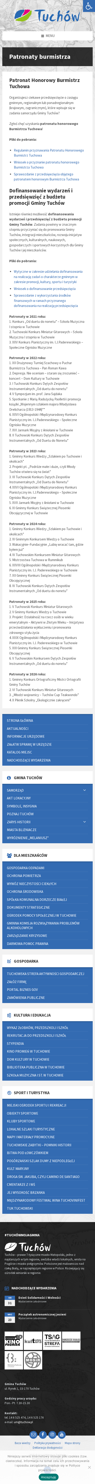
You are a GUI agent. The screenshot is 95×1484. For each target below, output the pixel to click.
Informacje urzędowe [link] (26, 736)
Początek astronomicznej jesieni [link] (42, 1314)
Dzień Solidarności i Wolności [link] (39, 1298)
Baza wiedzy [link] (22, 1443)
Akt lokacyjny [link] (19, 798)
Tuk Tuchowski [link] (20, 1208)
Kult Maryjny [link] (18, 1168)
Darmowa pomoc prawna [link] (27, 944)
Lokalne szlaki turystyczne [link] (31, 1129)
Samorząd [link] (15, 790)
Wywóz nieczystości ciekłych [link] (31, 884)
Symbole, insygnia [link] (22, 806)
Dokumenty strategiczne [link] (28, 907)
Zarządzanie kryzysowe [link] (27, 935)
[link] (89, 6)
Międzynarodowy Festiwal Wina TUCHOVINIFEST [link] (46, 1200)
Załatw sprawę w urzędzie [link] (29, 744)
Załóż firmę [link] (17, 982)
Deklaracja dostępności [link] (47, 1448)
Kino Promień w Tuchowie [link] (28, 1051)
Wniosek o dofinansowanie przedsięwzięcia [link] (45, 289)
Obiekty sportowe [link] (22, 1113)
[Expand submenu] (84, 790)
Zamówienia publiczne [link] (26, 997)
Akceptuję (48, 1477)
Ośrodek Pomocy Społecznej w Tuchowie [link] (41, 915)
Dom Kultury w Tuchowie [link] (28, 1059)
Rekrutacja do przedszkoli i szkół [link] (36, 1035)
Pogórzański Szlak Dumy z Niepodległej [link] (41, 1161)
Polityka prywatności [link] (47, 1443)
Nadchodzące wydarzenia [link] (28, 760)
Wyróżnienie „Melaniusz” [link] (28, 838)
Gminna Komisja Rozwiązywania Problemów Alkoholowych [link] (43, 925)
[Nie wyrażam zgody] (89, 1467)
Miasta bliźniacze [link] (21, 830)
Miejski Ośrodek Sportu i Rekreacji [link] (36, 1105)
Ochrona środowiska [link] (25, 891)
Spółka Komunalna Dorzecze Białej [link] (37, 899)
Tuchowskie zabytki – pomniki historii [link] (39, 1145)
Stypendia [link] (15, 1043)
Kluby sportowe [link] (21, 1121)
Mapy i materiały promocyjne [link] (31, 1137)
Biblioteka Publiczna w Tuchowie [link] (36, 1067)
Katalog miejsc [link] (19, 752)
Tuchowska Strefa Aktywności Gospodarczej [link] (45, 974)
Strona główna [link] (20, 720)
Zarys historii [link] (18, 822)
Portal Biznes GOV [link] (22, 989)
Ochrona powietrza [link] (24, 876)
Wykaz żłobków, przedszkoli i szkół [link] (37, 1028)
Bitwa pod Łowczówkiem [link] (27, 1153)
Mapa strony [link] (72, 1443)
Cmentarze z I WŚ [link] (21, 1184)
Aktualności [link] (17, 728)
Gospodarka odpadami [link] (25, 868)
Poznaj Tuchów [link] (20, 814)
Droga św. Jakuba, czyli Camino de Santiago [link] (43, 1177)
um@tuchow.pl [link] (23, 1422)
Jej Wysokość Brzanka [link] (26, 1192)
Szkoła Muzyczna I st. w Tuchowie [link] (35, 1075)
